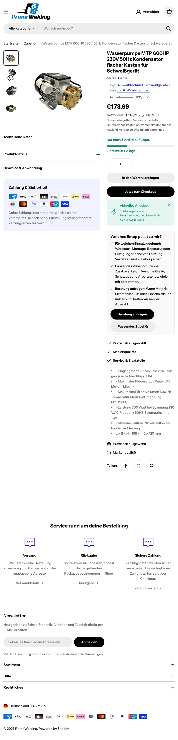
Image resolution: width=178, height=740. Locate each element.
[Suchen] (168, 28)
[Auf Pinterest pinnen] (152, 465)
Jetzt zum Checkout (140, 192)
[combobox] (89, 28)
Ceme (122, 78)
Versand (138, 120)
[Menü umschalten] (6, 11)
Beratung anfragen (132, 314)
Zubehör (30, 43)
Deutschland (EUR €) (26, 706)
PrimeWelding (26, 729)
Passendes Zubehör (133, 326)
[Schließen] (169, 205)
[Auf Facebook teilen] (125, 465)
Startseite (11, 43)
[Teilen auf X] (139, 465)
